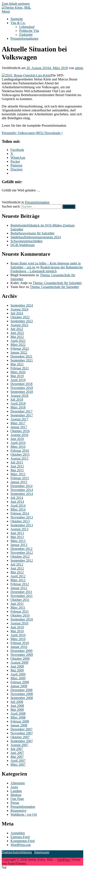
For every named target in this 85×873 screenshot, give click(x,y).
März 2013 (18, 541)
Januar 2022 (18, 352)
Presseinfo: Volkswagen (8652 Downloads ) (32, 133)
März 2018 (18, 407)
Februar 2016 (19, 450)
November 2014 (21, 490)
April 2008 (18, 713)
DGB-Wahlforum (22, 245)
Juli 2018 (16, 399)
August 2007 (19, 745)
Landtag (16, 791)
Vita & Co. (18, 23)
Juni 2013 (17, 533)
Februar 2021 (19, 368)
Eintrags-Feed (20, 837)
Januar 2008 (18, 725)
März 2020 (18, 372)
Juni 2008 (17, 706)
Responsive (18, 810)
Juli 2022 (16, 329)
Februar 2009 (19, 682)
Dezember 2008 (21, 690)
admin (79, 68)
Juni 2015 (17, 466)
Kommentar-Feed (22, 841)
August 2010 (19, 623)
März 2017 (18, 423)
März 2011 (17, 607)
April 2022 (18, 341)
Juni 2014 (17, 501)
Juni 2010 (17, 627)
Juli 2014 (16, 498)
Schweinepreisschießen (26, 241)
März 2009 (18, 678)
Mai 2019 (17, 376)
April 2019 (18, 380)
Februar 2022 (19, 348)
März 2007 (18, 764)
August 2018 (19, 395)
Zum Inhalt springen (16, 3)
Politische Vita (29, 30)
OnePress (63, 859)
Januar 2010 (18, 647)
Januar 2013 (18, 545)
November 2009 (21, 654)
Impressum (41, 852)
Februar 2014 (19, 513)
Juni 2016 (17, 439)
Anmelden (17, 833)
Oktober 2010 (20, 615)
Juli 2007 (16, 749)
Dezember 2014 (21, 486)
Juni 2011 (17, 603)
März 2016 (18, 446)
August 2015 (19, 458)
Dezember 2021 (21, 356)
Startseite (16, 19)
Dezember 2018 (21, 384)
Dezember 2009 (21, 651)
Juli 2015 (16, 462)
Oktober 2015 (20, 454)
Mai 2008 (17, 709)
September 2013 (21, 525)
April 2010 (18, 635)
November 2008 (21, 694)
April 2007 (18, 760)
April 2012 (18, 576)
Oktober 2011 (19, 600)
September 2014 (21, 494)
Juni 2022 (17, 333)
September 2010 (21, 619)
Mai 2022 (17, 337)
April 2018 (18, 403)
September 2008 (21, 698)
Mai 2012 (17, 572)
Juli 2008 (16, 702)
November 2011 (21, 596)
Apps (14, 787)
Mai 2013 (17, 537)
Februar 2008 (19, 721)
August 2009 (19, 662)
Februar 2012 (19, 584)
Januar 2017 (18, 427)
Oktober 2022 (20, 317)
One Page (17, 799)
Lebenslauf (26, 27)
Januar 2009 (18, 686)
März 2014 (18, 509)
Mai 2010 (17, 631)
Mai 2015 (17, 470)
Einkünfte (26, 34)
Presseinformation (37, 202)
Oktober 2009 (20, 658)
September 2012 (21, 560)
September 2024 (21, 305)
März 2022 (18, 344)
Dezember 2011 (21, 592)
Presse (14, 803)
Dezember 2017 (21, 411)
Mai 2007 (17, 757)
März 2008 (18, 717)
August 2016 (19, 435)
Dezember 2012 (21, 549)
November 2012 (21, 552)
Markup (15, 795)
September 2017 (21, 415)
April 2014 (18, 505)
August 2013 (19, 529)
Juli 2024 (16, 313)
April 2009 (18, 674)
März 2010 (18, 639)
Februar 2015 (19, 478)
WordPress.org (20, 845)
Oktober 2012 (20, 556)
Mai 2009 (17, 670)
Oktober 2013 (20, 521)
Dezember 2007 (21, 729)
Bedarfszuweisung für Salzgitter (32, 233)
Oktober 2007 (20, 737)
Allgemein (17, 783)
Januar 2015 (18, 482)
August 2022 (19, 325)
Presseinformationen (24, 38)
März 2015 (18, 474)
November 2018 (21, 388)
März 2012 (18, 580)
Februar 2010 (19, 643)
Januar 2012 (18, 588)
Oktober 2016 (20, 431)
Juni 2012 (17, 568)
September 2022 (21, 321)
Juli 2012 (16, 564)
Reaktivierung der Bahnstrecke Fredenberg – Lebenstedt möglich (46, 269)
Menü (6, 11)
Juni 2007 (17, 753)
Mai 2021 (17, 364)
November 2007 (21, 733)
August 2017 (19, 419)
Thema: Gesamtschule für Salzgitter (57, 283)
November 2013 (21, 517)
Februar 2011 (19, 611)
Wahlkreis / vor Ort (23, 814)
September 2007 (21, 741)
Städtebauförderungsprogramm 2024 (35, 237)
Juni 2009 (17, 666)
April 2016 (18, 443)
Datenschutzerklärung (17, 852)
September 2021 (21, 360)
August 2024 (19, 309)
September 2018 (21, 392)
